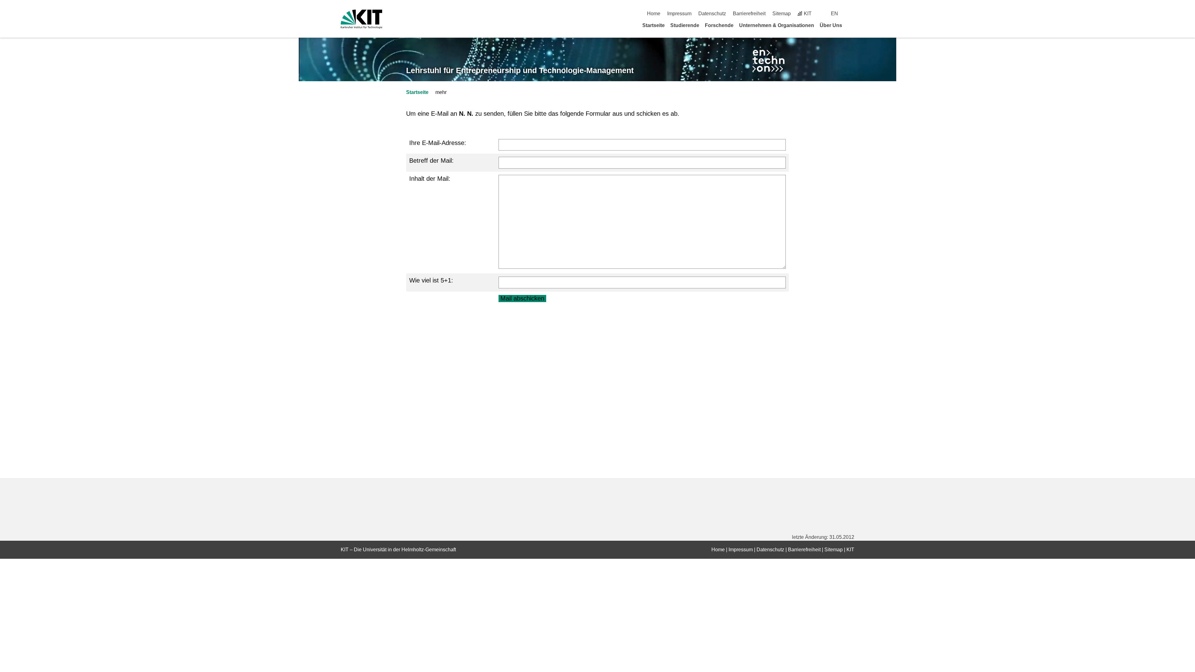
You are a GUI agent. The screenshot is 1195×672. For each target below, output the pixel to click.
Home (653, 13)
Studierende (684, 25)
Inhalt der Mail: (429, 178)
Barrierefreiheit (749, 13)
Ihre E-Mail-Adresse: (437, 142)
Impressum (679, 13)
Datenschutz (712, 13)
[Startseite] (852, 25)
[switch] (852, 13)
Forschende (719, 25)
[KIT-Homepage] (361, 19)
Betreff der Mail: (431, 160)
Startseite (653, 25)
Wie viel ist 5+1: (431, 280)
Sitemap (781, 13)
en (834, 13)
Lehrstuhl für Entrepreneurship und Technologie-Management (520, 70)
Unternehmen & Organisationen (776, 25)
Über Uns (831, 25)
